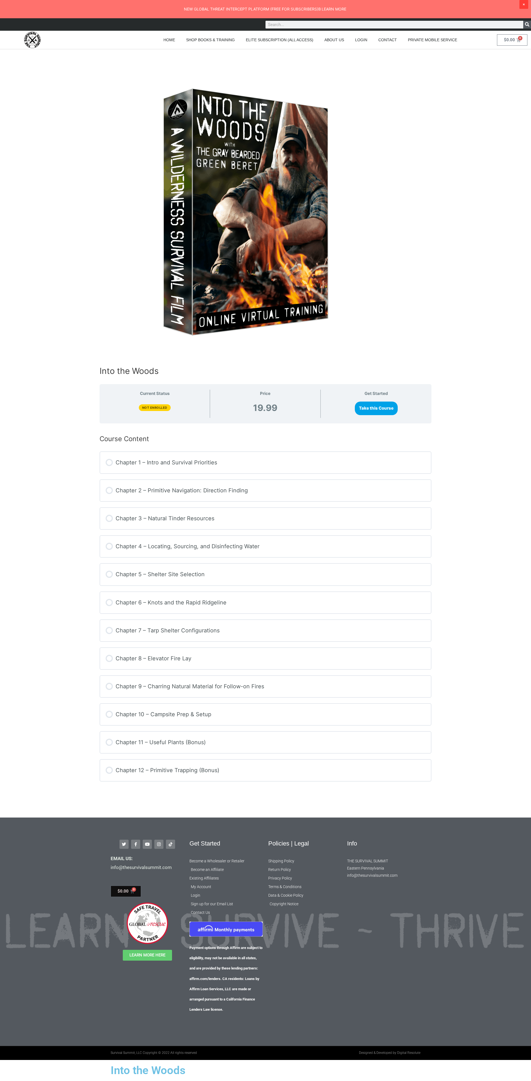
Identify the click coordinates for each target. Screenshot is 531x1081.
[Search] (527, 25)
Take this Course (376, 408)
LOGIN (361, 40)
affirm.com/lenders (204, 979)
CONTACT (387, 40)
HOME (169, 40)
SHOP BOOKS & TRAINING (210, 40)
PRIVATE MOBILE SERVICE (432, 40)
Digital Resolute (408, 1053)
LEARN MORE (334, 9)
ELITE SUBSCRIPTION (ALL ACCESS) (279, 40)
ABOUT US (334, 40)
